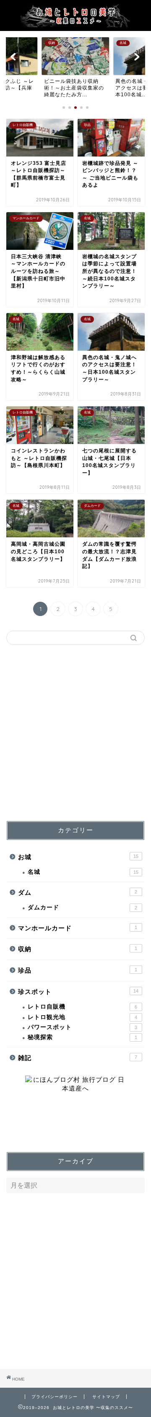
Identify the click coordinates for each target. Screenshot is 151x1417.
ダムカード (82, 907)
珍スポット (78, 991)
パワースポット (82, 1027)
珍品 (77, 970)
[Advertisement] (75, 732)
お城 (78, 856)
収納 (77, 948)
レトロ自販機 (82, 1007)
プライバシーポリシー (54, 1396)
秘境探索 (82, 1037)
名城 (83, 872)
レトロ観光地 (82, 1017)
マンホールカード (77, 928)
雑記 (77, 1057)
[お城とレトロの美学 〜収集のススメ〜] (75, 23)
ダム (77, 892)
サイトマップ (106, 1396)
